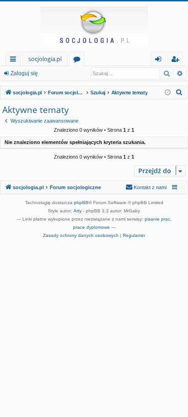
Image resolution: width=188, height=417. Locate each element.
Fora (78, 60)
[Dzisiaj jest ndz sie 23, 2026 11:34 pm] (168, 93)
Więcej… (15, 60)
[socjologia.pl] (94, 26)
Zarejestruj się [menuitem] (177, 60)
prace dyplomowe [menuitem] (91, 227)
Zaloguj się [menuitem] (160, 60)
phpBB (81, 202)
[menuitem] (179, 93)
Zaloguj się (24, 73)
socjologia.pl (45, 59)
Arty (77, 210)
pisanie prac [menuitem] (157, 218)
